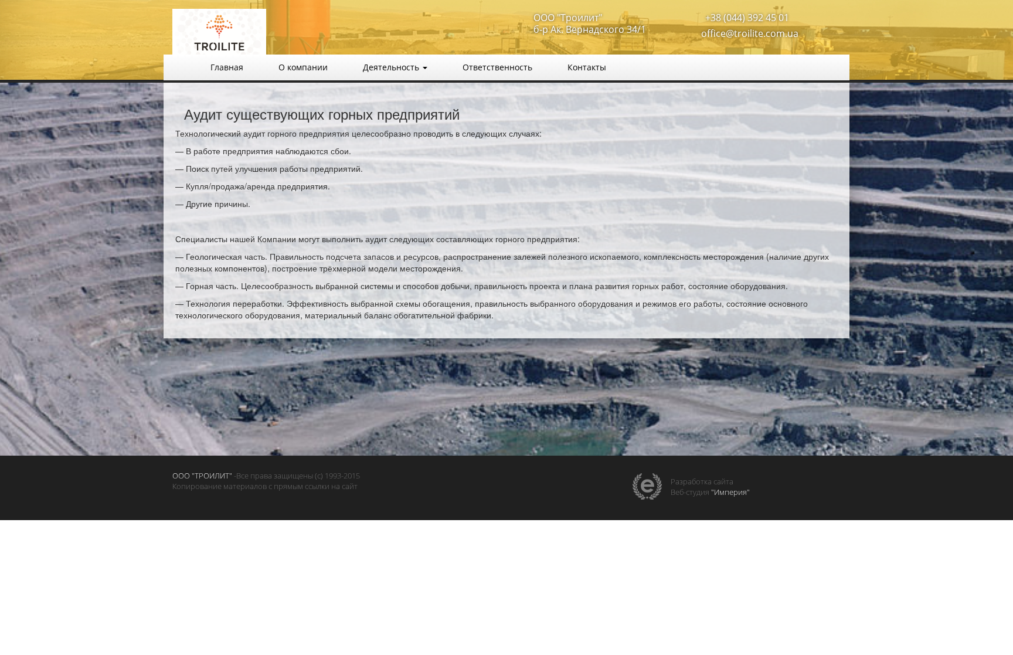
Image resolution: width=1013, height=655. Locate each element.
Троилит (277, 32)
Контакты (586, 67)
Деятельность (392, 67)
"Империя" (730, 492)
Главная (226, 67)
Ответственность (497, 67)
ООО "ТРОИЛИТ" (202, 475)
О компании (303, 67)
